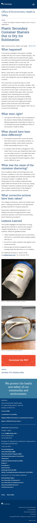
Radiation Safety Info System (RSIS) (12, 461)
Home (3, 20)
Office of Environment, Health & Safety (18, 13)
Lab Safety (4, 372)
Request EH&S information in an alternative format (17, 418)
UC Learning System (7, 449)
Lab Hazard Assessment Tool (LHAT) (12, 456)
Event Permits (5, 468)
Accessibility (32, 509)
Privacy (33, 514)
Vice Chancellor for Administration (12, 482)
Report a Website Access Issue (11, 421)
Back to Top (32, 520)
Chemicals (5, 458)
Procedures (5, 465)
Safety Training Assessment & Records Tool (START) (17, 472)
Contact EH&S (5, 411)
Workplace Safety (18, 372)
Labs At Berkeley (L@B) (8, 451)
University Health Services (10, 485)
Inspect (4, 463)
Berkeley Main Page (8, 478)
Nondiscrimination (30, 512)
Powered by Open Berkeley (27, 507)
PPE (10, 372)
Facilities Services (7, 487)
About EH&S (10, 495)
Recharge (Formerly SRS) (8, 470)
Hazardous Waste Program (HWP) (11, 454)
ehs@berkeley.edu (9, 255)
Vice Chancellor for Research (10, 480)
